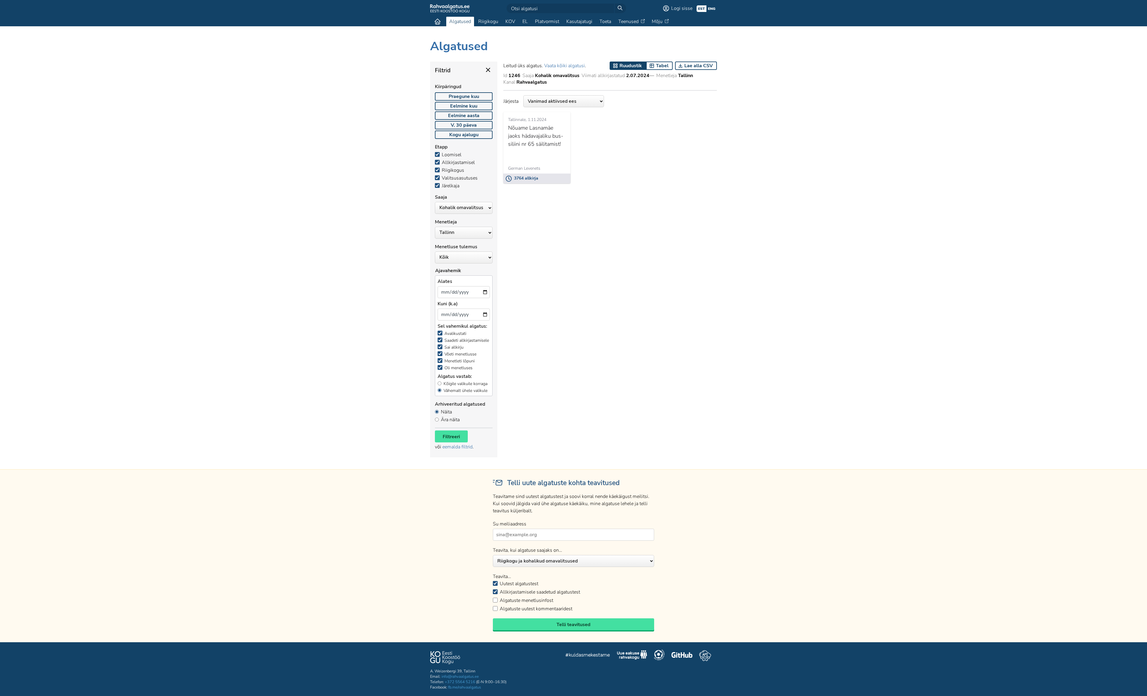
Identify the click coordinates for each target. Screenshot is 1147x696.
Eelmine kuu (463, 106)
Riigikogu (488, 21)
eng (711, 8)
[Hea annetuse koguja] (659, 655)
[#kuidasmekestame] (587, 655)
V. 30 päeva (464, 125)
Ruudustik (630, 65)
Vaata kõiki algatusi (564, 65)
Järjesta (511, 101)
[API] (705, 655)
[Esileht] (437, 21)
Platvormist (547, 21)
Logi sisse (681, 8)
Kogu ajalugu (464, 134)
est (701, 8)
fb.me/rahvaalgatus (464, 687)
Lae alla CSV (698, 65)
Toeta (605, 21)
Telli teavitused (573, 624)
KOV (510, 21)
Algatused (460, 21)
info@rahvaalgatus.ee (460, 676)
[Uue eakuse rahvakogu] (632, 655)
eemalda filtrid (457, 447)
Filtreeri (451, 436)
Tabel (662, 65)
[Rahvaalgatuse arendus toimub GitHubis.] (681, 655)
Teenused (628, 21)
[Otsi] (620, 8)
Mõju (657, 21)
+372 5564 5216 (460, 682)
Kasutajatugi (579, 21)
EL (525, 21)
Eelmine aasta (463, 115)
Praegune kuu (464, 96)
